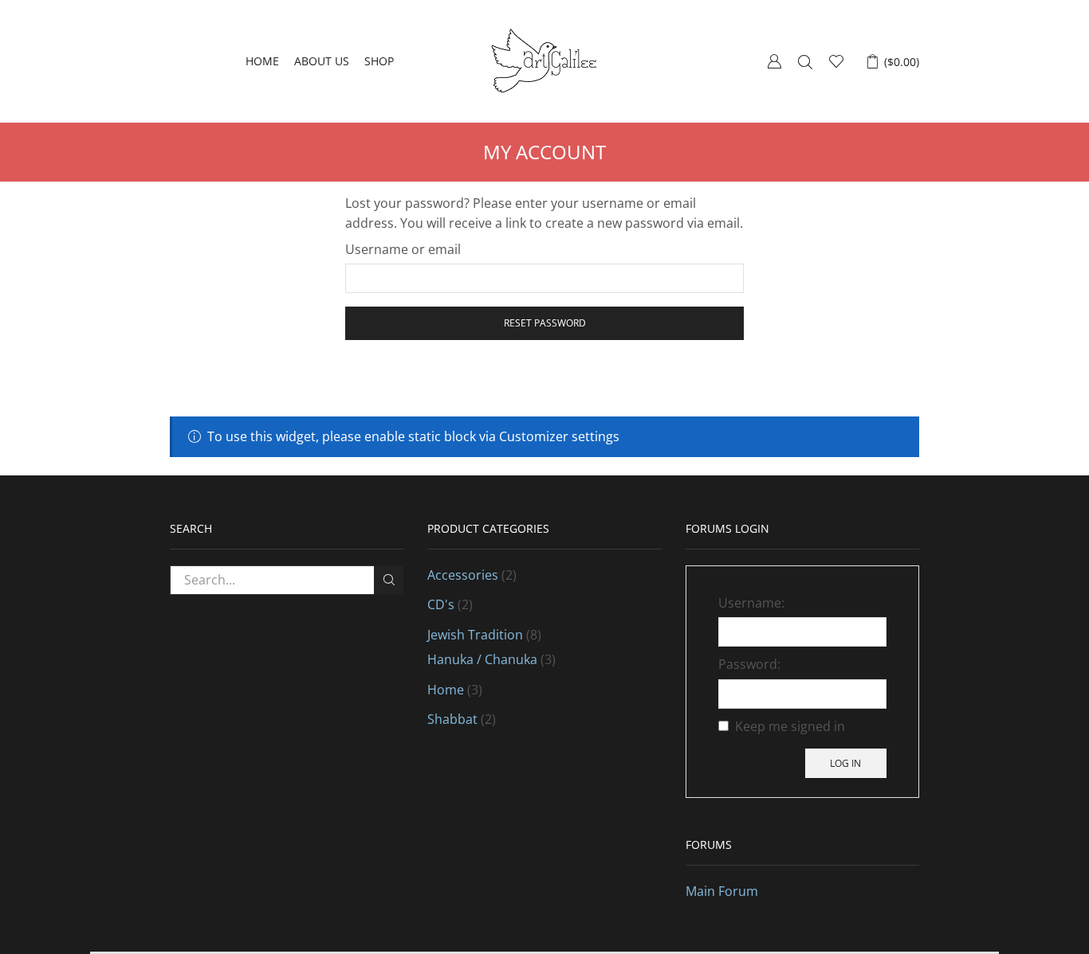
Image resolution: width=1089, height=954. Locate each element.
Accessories (462, 575)
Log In (845, 763)
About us (321, 60)
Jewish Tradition (475, 634)
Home (262, 60)
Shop (379, 60)
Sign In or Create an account (774, 60)
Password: (749, 664)
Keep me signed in (790, 726)
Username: (751, 603)
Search (388, 580)
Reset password (545, 322)
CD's (440, 604)
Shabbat (452, 719)
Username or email (403, 249)
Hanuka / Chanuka (482, 659)
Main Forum (722, 891)
